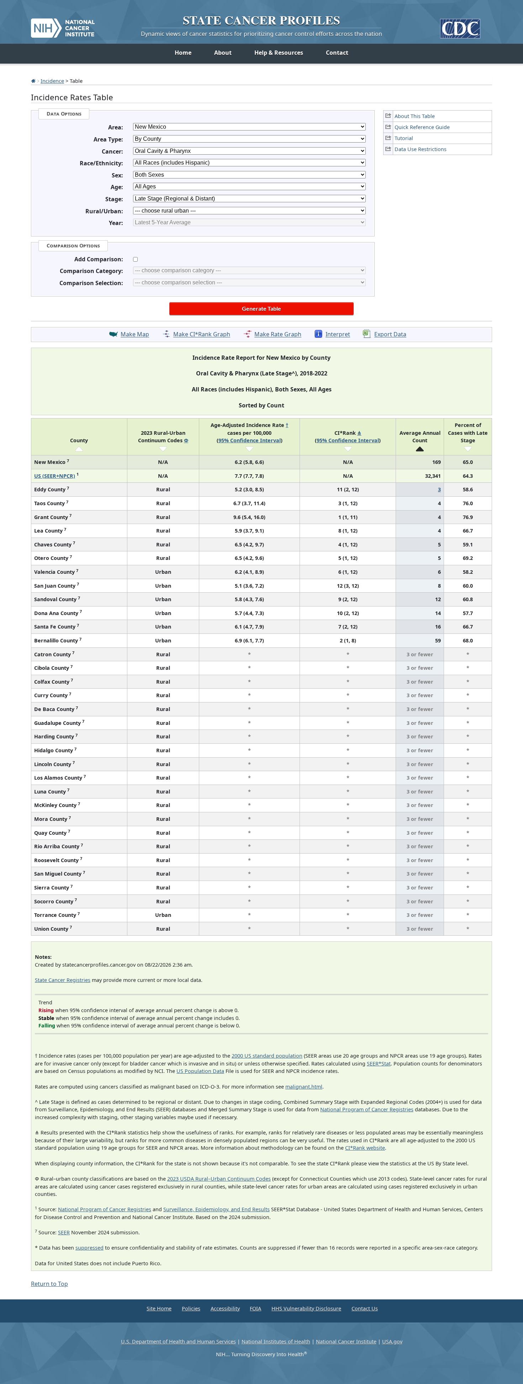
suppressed (89, 1247)
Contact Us (365, 1308)
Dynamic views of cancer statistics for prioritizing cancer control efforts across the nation (261, 34)
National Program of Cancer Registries (366, 1109)
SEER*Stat (379, 1063)
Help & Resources (278, 53)
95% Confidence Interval (249, 440)
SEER (64, 1232)
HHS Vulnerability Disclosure (306, 1308)
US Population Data (200, 1071)
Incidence (52, 80)
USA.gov (392, 1341)
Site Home (159, 1308)
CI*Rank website (365, 1147)
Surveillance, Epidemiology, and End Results (216, 1209)
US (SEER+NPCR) (54, 475)
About (223, 53)
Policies (191, 1308)
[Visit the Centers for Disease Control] (460, 26)
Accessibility (225, 1308)
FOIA (255, 1308)
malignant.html (303, 1086)
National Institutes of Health (276, 1341)
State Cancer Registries (62, 980)
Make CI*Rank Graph (201, 334)
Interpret (338, 334)
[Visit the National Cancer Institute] (63, 25)
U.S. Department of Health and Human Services (178, 1341)
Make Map (135, 334)
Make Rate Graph (277, 334)
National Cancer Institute (346, 1341)
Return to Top (49, 1284)
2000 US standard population (267, 1055)
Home (183, 53)
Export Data (390, 334)
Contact (337, 53)
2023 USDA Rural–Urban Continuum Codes (219, 1178)
